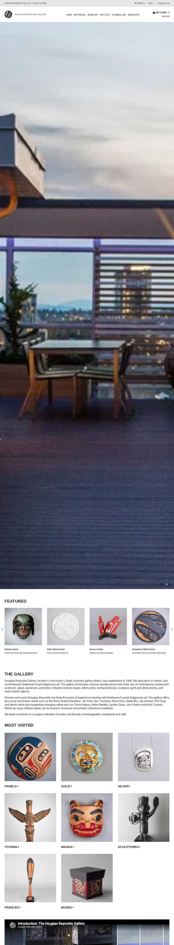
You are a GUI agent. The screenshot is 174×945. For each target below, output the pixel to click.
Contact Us (163, 3)
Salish (64, 653)
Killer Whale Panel (56, 649)
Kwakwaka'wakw (29, 653)
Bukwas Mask (11, 649)
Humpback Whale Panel (143, 649)
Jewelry (92, 14)
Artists (105, 14)
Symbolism (119, 14)
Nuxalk (162, 653)
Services (133, 14)
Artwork (80, 14)
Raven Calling (96, 649)
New (69, 14)
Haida (109, 653)
